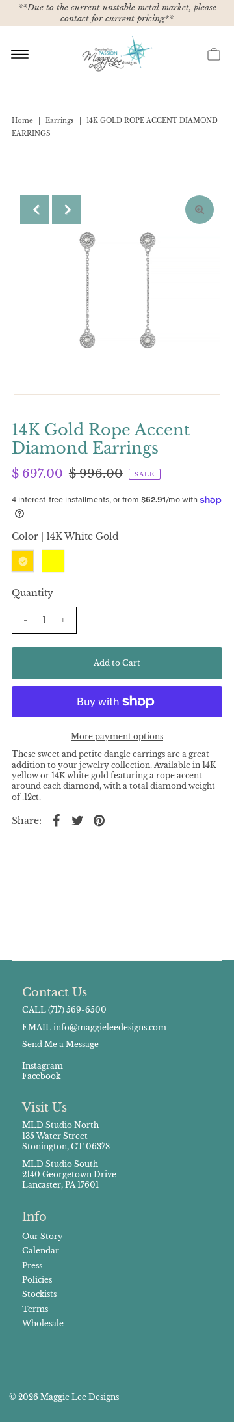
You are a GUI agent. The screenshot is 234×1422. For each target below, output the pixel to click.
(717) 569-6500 (77, 1010)
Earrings (60, 120)
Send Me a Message (60, 1044)
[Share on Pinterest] (99, 820)
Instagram (42, 1066)
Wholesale (43, 1323)
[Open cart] (214, 53)
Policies (37, 1280)
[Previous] (34, 209)
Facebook (41, 1076)
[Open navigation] (20, 53)
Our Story (42, 1236)
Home (22, 120)
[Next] (66, 209)
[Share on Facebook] (56, 820)
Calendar (40, 1250)
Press (32, 1265)
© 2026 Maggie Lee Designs (64, 1397)
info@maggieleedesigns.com (109, 1027)
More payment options (117, 736)
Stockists (39, 1294)
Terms (35, 1309)
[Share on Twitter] (78, 820)
